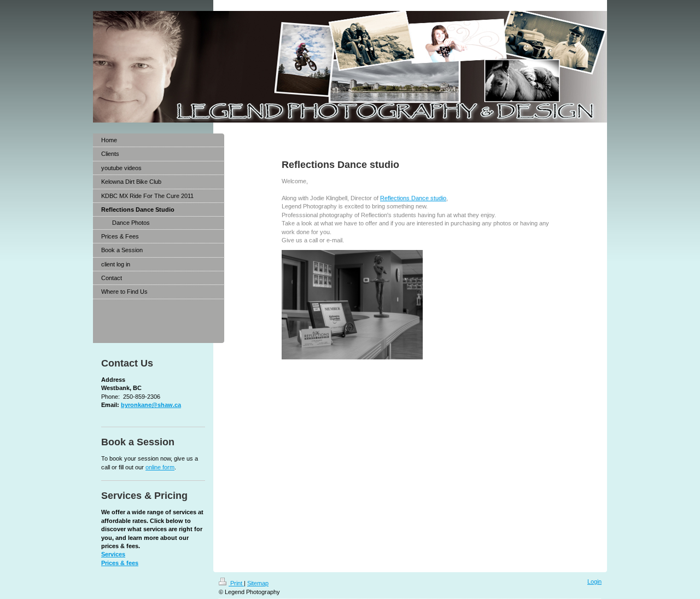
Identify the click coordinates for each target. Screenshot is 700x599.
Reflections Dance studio (413, 198)
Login (594, 581)
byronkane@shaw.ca (151, 405)
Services (113, 554)
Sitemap (258, 583)
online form (159, 467)
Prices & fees (119, 563)
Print (236, 583)
